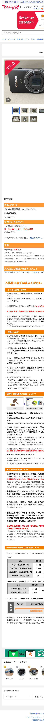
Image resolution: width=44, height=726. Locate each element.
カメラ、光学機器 (37, 39)
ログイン (37, 9)
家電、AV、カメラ (23, 39)
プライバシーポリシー (33, 717)
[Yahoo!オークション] (17, 6)
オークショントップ (8, 39)
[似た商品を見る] (8, 99)
